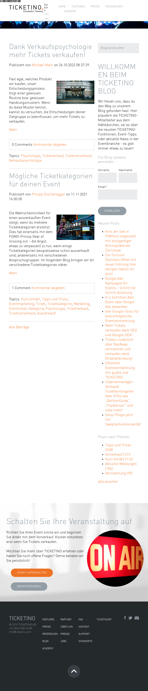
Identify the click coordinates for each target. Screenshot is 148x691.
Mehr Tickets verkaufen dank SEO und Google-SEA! (121, 330)
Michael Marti (42, 65)
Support (84, 634)
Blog (45, 641)
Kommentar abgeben (50, 145)
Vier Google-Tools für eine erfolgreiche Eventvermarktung (122, 316)
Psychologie (30, 156)
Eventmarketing (21, 304)
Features (48, 619)
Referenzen (50, 634)
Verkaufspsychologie (25, 161)
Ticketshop (104, 619)
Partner (65, 619)
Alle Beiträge (19, 327)
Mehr (13, 130)
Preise (46, 627)
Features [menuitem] (78, 6)
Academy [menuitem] (70, 11)
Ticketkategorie (59, 304)
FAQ (81, 619)
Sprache (46, 8)
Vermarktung (119, 473)
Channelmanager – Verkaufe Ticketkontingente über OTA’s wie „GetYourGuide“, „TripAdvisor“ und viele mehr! (120, 396)
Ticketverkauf (52, 156)
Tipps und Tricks (55, 299)
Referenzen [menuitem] (114, 6)
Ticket (40, 304)
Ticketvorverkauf (78, 156)
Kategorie (36, 309)
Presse (64, 634)
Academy (47, 648)
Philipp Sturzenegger (48, 194)
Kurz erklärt (30, 299)
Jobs (63, 641)
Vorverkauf (118, 455)
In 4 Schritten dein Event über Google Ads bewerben (119, 302)
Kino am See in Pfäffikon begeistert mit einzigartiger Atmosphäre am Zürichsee (120, 241)
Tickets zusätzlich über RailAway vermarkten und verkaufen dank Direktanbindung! (119, 349)
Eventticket (18, 309)
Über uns (66, 627)
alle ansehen (108, 482)
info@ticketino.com (20, 632)
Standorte (85, 641)
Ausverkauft (46, 313)
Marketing (82, 304)
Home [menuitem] (62, 6)
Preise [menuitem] (95, 6)
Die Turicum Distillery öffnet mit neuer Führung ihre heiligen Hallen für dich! (120, 264)
